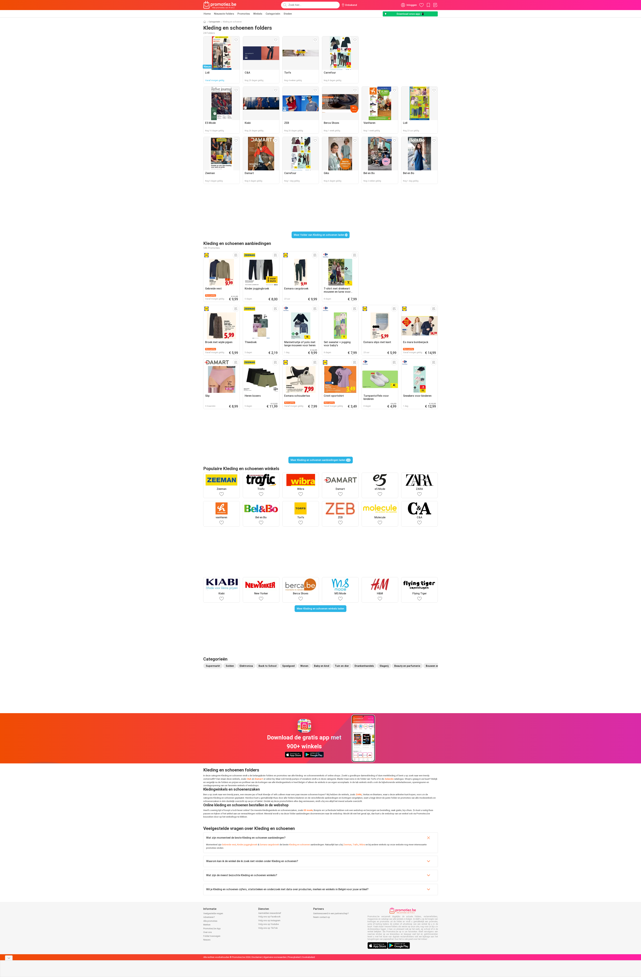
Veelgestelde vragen (213, 913)
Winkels (257, 13)
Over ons (207, 932)
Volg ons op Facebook (269, 916)
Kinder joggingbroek (247, 844)
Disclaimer (257, 957)
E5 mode (308, 810)
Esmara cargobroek (269, 844)
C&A (249, 779)
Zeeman (347, 844)
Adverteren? (209, 917)
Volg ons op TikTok (268, 928)
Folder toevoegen (211, 936)
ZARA (359, 794)
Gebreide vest (229, 844)
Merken (206, 924)
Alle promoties (210, 921)
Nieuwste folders (224, 13)
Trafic (355, 844)
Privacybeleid (294, 957)
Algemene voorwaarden (274, 957)
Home (207, 13)
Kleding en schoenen (299, 844)
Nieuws (206, 939)
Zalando (389, 779)
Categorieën (273, 13)
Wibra (362, 844)
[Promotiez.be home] (219, 5)
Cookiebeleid (308, 957)
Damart (259, 779)
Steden (288, 13)
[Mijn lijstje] (435, 5)
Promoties (243, 13)
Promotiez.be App (212, 928)
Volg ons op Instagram (269, 920)
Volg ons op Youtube (268, 924)
